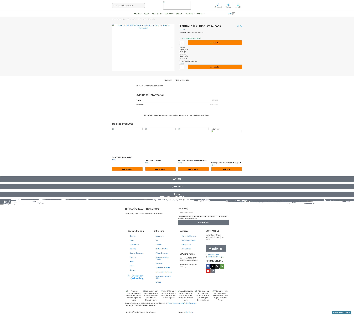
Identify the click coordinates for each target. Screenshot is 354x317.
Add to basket (214, 43)
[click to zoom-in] (143, 47)
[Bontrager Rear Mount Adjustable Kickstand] (238, 26)
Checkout (228, 7)
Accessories (165, 115)
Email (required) (183, 209)
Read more (226, 169)
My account (160, 236)
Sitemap (158, 282)
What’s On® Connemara (188, 303)
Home (114, 19)
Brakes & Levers (131, 19)
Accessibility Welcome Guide (163, 277)
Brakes (207, 115)
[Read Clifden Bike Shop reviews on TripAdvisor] (222, 266)
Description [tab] (168, 80)
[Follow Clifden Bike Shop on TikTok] (212, 271)
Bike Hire (133, 236)
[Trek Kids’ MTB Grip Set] (160, 143)
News (132, 266)
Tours (132, 240)
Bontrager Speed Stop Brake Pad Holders (192, 160)
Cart (157, 240)
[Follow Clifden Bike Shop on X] (212, 266)
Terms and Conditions (163, 268)
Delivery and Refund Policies (162, 258)
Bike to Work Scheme (189, 236)
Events (132, 261)
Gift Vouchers (186, 249)
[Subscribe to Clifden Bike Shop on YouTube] (208, 271)
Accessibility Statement (164, 272)
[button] (138, 14)
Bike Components (199, 115)
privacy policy (201, 219)
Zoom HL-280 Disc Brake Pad (122, 157)
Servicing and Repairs (188, 240)
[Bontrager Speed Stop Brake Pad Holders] (193, 143)
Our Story (133, 257)
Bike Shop (133, 249)
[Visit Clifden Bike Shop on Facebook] (208, 266)
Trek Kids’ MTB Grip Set (153, 160)
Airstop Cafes (186, 244)
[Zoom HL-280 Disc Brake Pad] (127, 141)
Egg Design (189, 312)
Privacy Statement (162, 253)
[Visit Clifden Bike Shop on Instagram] (217, 266)
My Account (218, 7)
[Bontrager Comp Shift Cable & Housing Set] (241, 26)
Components (121, 19)
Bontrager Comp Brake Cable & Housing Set (226, 163)
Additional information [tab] (182, 80)
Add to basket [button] (127, 169)
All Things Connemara (173, 303)
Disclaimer (159, 263)
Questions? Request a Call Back (341, 312)
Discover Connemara (136, 253)
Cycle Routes (134, 244)
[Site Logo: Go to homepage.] (177, 5)
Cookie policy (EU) (162, 249)
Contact (132, 270)
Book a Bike (238, 7)
